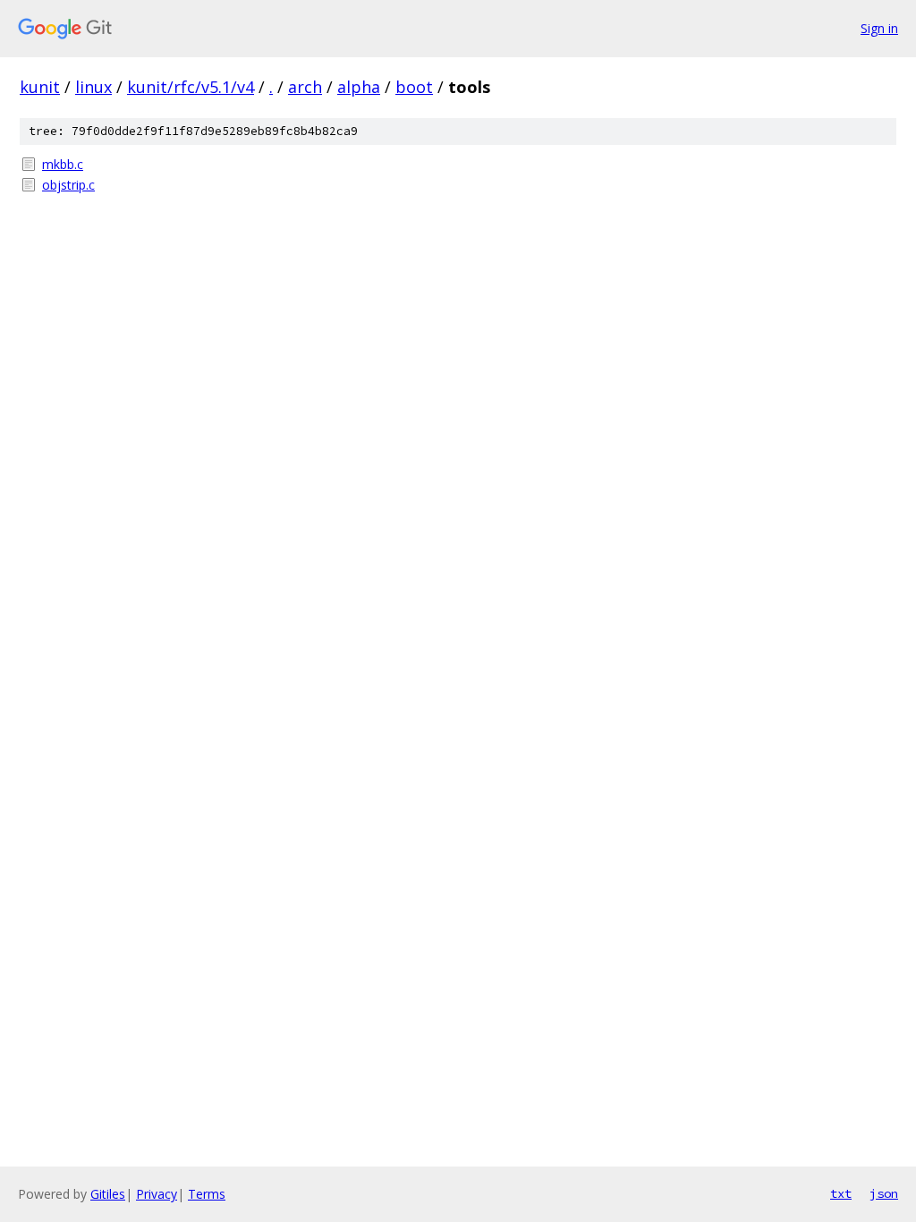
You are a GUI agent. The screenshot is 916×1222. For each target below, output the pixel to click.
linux (93, 87)
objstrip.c (68, 184)
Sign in (879, 28)
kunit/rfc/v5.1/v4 (190, 87)
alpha (358, 87)
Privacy (156, 1193)
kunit (40, 87)
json (883, 1193)
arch (305, 87)
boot (414, 87)
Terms (206, 1193)
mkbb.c (62, 164)
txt (841, 1193)
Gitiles (107, 1193)
